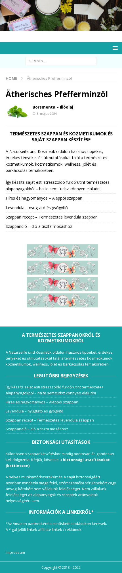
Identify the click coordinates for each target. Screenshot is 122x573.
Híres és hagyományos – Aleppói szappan (44, 198)
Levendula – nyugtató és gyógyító (37, 207)
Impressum (15, 552)
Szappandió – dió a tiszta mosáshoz (39, 226)
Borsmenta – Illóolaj (53, 107)
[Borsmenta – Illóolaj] (17, 112)
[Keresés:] (61, 60)
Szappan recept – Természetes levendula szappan (52, 217)
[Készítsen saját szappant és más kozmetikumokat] (61, 27)
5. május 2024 (47, 113)
